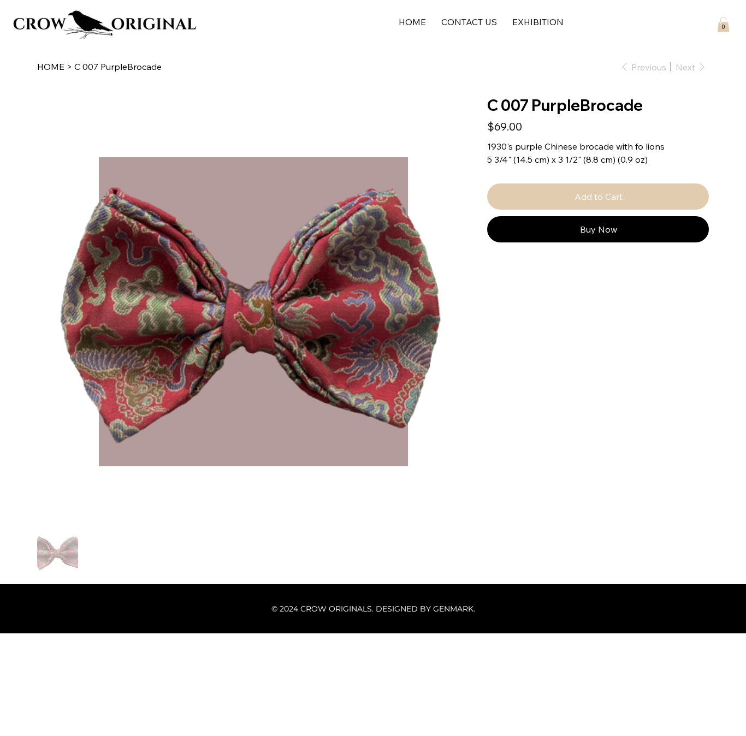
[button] (723, 24)
